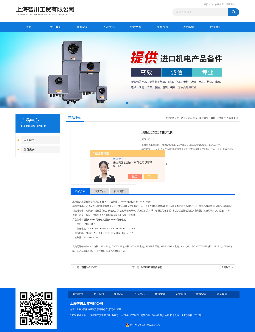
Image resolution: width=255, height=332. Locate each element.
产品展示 (192, 118)
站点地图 (164, 315)
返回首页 (208, 4)
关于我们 (55, 27)
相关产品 (99, 191)
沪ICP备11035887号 (130, 315)
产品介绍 (80, 191)
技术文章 (135, 27)
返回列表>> (227, 267)
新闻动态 (82, 27)
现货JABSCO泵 (89, 267)
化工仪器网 (186, 315)
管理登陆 (198, 315)
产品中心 (109, 27)
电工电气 (29, 140)
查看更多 (29, 149)
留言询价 (119, 191)
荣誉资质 (162, 27)
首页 (29, 27)
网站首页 (78, 294)
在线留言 (219, 4)
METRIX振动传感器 (151, 267)
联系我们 (230, 4)
